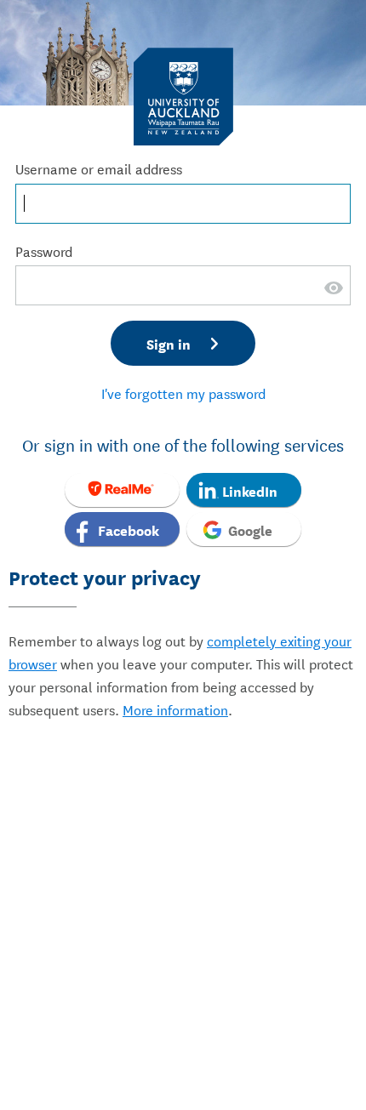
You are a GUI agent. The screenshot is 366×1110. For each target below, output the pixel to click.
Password (43, 250)
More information (175, 709)
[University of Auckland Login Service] (183, 95)
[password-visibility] (334, 298)
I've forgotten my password (183, 392)
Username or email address (98, 168)
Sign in (168, 343)
